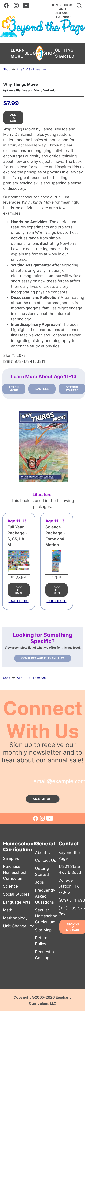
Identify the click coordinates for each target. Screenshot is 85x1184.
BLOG (30, 53)
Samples (11, 858)
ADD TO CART (14, 117)
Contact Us (45, 860)
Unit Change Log (19, 926)
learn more (19, 600)
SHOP (49, 53)
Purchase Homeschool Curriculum (14, 872)
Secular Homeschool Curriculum (46, 916)
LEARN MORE (18, 53)
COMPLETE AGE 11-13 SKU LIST (42, 658)
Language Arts (16, 902)
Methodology (15, 918)
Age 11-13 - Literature (31, 69)
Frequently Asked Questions (45, 896)
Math (7, 910)
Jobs (39, 882)
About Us (43, 852)
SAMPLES (42, 388)
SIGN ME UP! (42, 799)
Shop (6, 69)
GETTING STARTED (64, 53)
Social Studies (16, 894)
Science (10, 886)
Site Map (43, 930)
